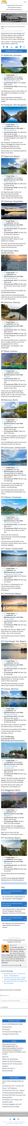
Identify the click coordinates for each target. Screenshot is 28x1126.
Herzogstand (8, 863)
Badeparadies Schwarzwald (12, 574)
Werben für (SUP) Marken (10, 1059)
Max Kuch (13, 945)
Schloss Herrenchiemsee (12, 227)
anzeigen (20, 51)
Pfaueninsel (7, 425)
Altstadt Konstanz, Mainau (12, 81)
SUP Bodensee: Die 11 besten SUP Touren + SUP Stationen (14, 974)
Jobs (7, 1123)
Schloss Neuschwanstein (12, 523)
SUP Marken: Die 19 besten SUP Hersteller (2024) (12, 1101)
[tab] (14, 892)
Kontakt (16, 1123)
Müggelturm (8, 816)
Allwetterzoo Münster (10, 714)
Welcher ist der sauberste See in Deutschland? (12, 918)
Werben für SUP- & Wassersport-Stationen (12, 1065)
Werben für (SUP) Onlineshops (11, 1061)
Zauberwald (7, 328)
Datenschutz (22, 1122)
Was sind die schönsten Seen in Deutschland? (12, 904)
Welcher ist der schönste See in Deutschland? (12, 892)
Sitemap (20, 1123)
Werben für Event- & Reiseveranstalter (8, 1069)
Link (16, 75)
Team (9, 1123)
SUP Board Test (7, 1027)
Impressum (16, 1122)
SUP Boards (6, 1029)
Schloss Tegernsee (10, 182)
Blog (2, 26)
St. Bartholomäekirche (14, 129)
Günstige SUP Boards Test (10, 1034)
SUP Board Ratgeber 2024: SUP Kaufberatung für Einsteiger (12, 1105)
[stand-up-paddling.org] (3, 2)
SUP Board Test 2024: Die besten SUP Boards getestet (14, 1096)
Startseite (3, 1114)
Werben (13, 1123)
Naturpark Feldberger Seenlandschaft (11, 767)
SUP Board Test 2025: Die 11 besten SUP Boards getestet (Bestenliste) (15, 978)
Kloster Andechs (9, 619)
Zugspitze (7, 377)
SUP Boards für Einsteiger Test (11, 1032)
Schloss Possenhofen (10, 667)
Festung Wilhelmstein (11, 278)
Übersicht (5, 1057)
